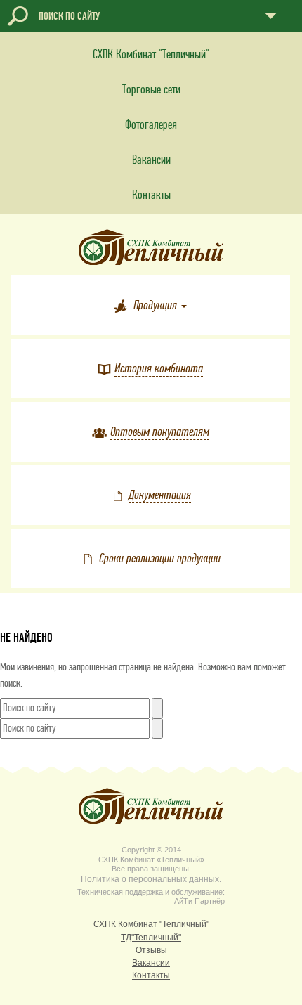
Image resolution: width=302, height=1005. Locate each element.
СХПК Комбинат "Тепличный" (151, 54)
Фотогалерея (151, 124)
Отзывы (151, 950)
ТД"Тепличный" (151, 937)
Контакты (151, 195)
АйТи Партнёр (199, 901)
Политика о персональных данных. (151, 879)
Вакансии (151, 160)
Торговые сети (151, 89)
